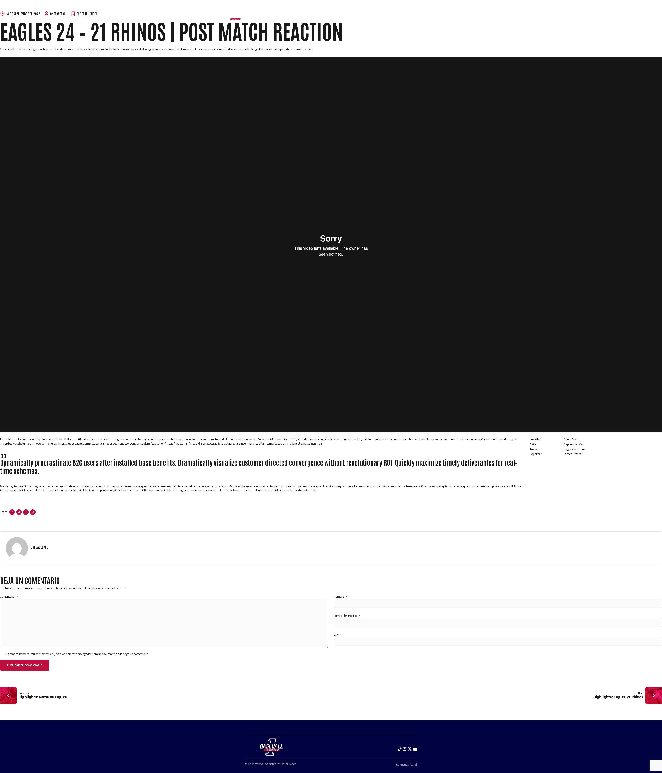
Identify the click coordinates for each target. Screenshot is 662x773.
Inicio (255, 17)
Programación (272, 17)
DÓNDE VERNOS (327, 17)
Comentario (9, 596)
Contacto (347, 17)
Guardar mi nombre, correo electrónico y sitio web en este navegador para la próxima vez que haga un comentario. (77, 654)
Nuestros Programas (300, 17)
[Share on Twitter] (19, 512)
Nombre (340, 596)
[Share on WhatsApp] (33, 512)
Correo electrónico (347, 616)
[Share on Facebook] (12, 512)
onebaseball (39, 547)
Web (336, 635)
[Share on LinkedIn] (26, 512)
